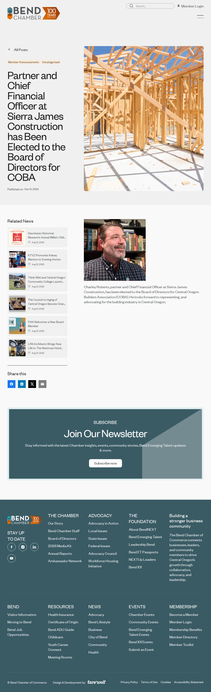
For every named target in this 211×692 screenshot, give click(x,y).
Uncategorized (51, 62)
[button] (200, 16)
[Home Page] (33, 13)
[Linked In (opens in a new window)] (34, 547)
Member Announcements (23, 62)
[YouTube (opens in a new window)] (11, 558)
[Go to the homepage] (24, 520)
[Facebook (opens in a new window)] (11, 547)
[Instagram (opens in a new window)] (23, 547)
